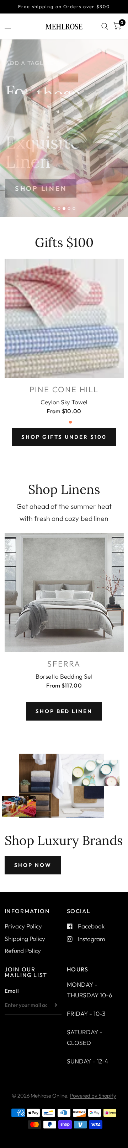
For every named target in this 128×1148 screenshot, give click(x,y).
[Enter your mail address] (54, 1005)
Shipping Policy (25, 938)
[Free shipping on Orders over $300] (64, 7)
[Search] (105, 26)
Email (12, 990)
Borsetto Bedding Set (64, 676)
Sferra (63, 664)
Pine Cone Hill (64, 389)
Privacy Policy (23, 926)
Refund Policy (23, 950)
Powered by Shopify (93, 1095)
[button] (63, 188)
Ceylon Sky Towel (64, 401)
